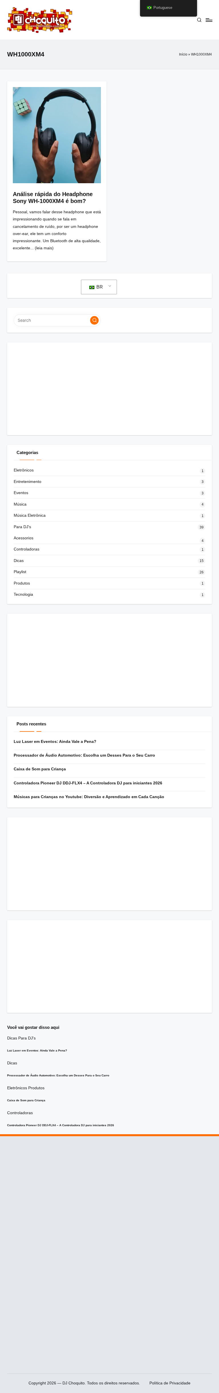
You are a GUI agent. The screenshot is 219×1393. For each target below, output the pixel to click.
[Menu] (209, 20)
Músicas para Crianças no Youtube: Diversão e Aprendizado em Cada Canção (89, 796)
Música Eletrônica (30, 515)
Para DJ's (22, 526)
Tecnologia (23, 594)
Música (20, 504)
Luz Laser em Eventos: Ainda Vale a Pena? (55, 741)
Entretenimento (27, 481)
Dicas (19, 560)
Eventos (21, 492)
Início (183, 54)
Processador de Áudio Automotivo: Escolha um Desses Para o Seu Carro (84, 755)
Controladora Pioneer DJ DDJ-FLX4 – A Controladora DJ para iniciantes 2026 (88, 783)
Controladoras (26, 549)
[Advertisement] (110, 389)
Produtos (22, 583)
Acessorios (23, 538)
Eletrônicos (24, 470)
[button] (94, 320)
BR (99, 287)
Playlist (20, 571)
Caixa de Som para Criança (40, 769)
